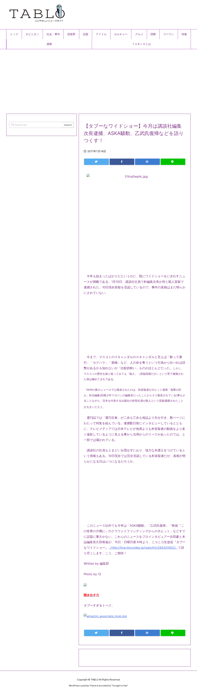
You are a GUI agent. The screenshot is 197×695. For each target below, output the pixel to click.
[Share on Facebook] (122, 162)
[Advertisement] (98, 80)
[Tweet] (96, 162)
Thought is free (119, 685)
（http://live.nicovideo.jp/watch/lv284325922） (143, 547)
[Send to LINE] (173, 162)
